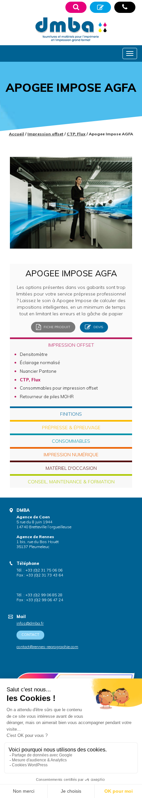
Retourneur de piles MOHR (47, 396)
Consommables (71, 441)
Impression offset (45, 133)
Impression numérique (71, 455)
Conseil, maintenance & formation (71, 482)
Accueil (16, 133)
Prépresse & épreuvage (71, 428)
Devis (97, 327)
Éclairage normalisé (40, 362)
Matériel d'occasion (71, 468)
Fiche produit (56, 327)
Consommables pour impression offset (59, 388)
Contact (30, 634)
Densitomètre (34, 354)
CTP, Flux (76, 133)
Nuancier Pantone (38, 371)
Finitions (71, 414)
